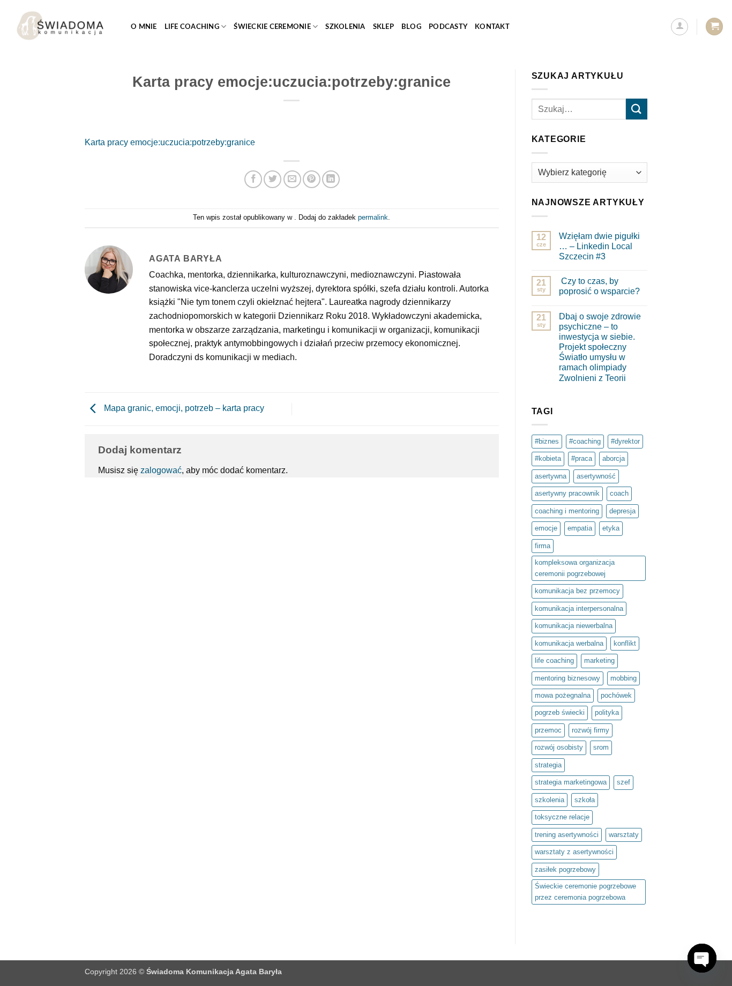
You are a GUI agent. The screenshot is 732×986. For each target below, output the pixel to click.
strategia (548, 765)
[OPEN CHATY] (702, 958)
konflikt (625, 643)
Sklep (383, 27)
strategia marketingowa (571, 782)
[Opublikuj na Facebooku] (253, 179)
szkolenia (549, 800)
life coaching (554, 660)
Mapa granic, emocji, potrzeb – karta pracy (183, 408)
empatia (579, 528)
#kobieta (548, 458)
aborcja (613, 458)
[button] (679, 26)
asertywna (550, 476)
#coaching (585, 441)
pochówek (616, 695)
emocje (546, 528)
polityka (607, 712)
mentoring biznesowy (567, 678)
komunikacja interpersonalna (579, 608)
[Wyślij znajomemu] (292, 179)
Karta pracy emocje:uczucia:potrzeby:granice (170, 142)
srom (601, 747)
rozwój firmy (590, 730)
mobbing (623, 678)
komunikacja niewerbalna (574, 626)
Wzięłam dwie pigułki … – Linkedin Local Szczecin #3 (599, 246)
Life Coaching (192, 27)
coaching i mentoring (567, 511)
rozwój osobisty (559, 747)
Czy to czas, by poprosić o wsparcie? (599, 286)
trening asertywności (567, 835)
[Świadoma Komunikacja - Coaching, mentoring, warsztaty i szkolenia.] (61, 26)
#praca (581, 458)
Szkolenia (345, 27)
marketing (599, 660)
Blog (411, 27)
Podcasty (448, 27)
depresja (622, 511)
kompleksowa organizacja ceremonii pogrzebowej (575, 567)
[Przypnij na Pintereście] (311, 179)
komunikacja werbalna (569, 643)
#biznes (547, 441)
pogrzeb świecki (560, 712)
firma (542, 546)
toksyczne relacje (562, 817)
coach (619, 493)
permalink (373, 217)
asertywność (596, 476)
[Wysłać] (636, 109)
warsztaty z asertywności (574, 852)
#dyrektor (625, 441)
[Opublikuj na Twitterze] (272, 179)
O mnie (144, 27)
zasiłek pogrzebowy (565, 869)
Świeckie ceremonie (272, 27)
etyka (610, 528)
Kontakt (492, 27)
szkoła (584, 800)
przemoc (548, 730)
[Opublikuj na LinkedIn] (331, 179)
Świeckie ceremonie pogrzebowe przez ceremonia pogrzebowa (585, 891)
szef (623, 782)
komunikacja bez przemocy (577, 591)
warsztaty (624, 835)
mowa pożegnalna (563, 695)
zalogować (161, 470)
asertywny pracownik (567, 493)
